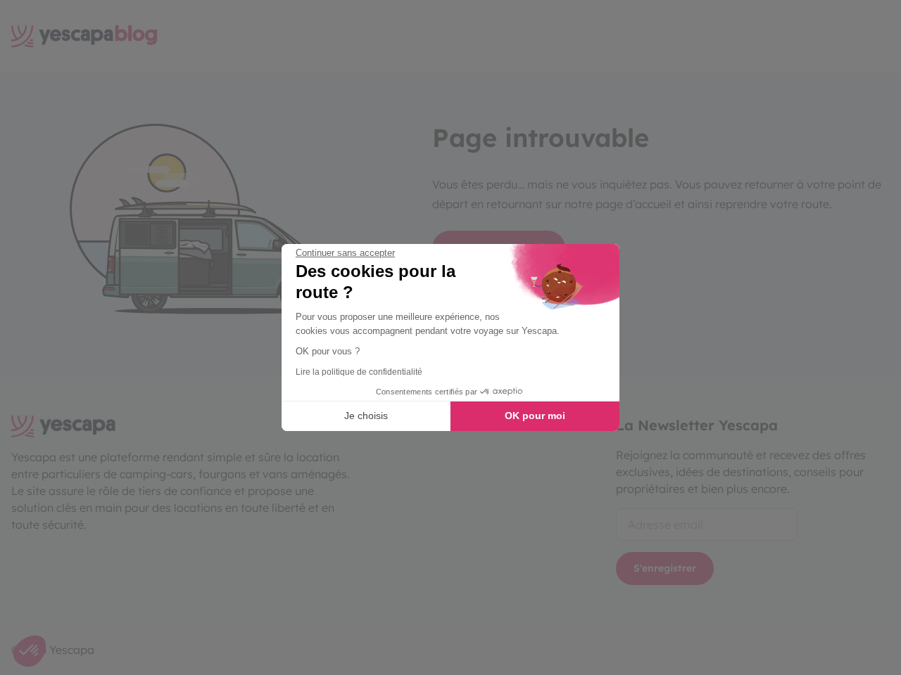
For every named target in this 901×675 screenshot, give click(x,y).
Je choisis (366, 415)
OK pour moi (535, 415)
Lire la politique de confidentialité (359, 372)
